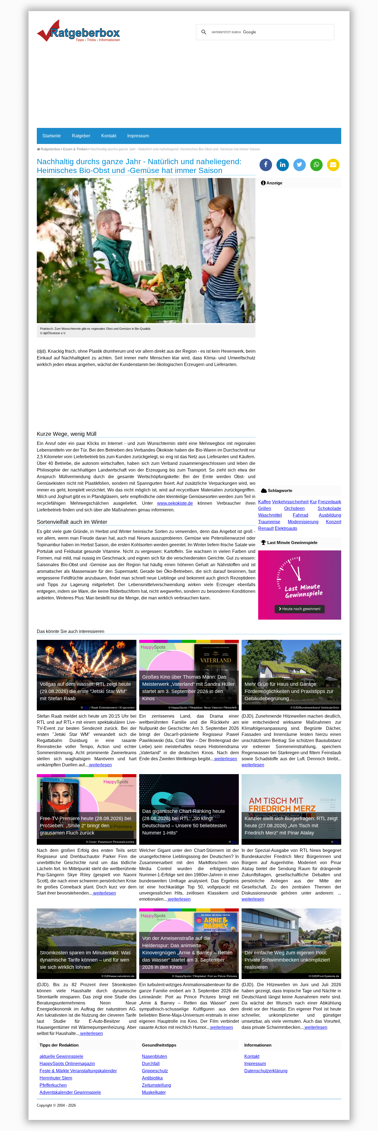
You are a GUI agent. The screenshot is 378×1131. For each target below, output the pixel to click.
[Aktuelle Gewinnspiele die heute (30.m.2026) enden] (299, 618)
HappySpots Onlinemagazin (67, 1063)
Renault (266, 528)
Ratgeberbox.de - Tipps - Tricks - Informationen (78, 30)
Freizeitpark (329, 501)
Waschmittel (270, 515)
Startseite (51, 135)
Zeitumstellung (156, 1085)
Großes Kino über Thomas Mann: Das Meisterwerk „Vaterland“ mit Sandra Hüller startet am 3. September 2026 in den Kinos (188, 687)
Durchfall (151, 1063)
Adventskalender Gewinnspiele (70, 1092)
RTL (86, 707)
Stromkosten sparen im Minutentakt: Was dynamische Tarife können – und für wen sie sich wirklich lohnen (85, 960)
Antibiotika (152, 1078)
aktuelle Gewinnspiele (61, 1056)
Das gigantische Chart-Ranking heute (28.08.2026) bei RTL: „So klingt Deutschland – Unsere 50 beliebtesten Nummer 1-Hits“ (184, 822)
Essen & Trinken (75, 149)
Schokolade (329, 508)
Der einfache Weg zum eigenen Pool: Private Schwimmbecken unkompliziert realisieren (287, 960)
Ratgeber (81, 135)
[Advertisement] (189, 86)
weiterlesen (100, 764)
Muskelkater (154, 1092)
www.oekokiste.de (175, 503)
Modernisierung (303, 521)
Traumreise (269, 521)
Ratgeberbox (50, 149)
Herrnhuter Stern (56, 1078)
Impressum (138, 135)
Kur (313, 501)
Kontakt (108, 135)
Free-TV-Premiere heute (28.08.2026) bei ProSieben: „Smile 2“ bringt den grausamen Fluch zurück (85, 826)
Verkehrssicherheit (290, 501)
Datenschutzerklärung (266, 1070)
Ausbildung (330, 515)
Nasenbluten (154, 1056)
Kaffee (264, 501)
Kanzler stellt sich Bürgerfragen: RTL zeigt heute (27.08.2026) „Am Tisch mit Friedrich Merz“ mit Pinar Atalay (291, 826)
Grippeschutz (155, 1070)
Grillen (264, 508)
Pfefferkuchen (53, 1085)
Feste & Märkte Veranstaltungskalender (78, 1070)
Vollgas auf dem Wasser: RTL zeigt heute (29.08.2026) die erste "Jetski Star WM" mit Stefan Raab (85, 691)
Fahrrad (300, 515)
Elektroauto (286, 528)
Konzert (333, 521)
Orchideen (294, 508)
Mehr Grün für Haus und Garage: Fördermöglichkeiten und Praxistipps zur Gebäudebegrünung (289, 691)
